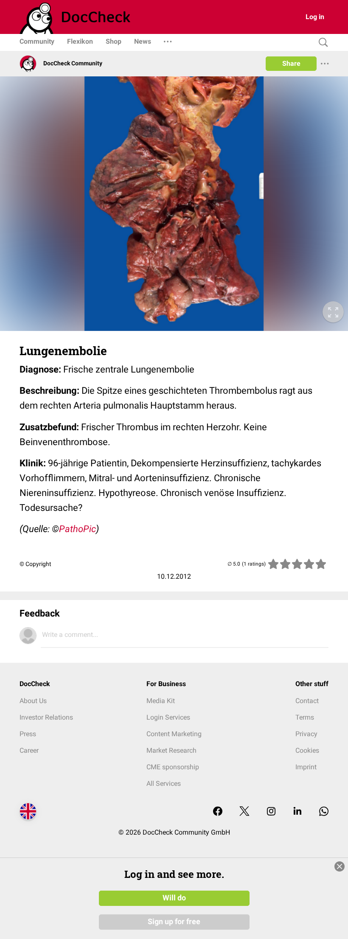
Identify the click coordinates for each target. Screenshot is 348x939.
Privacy (306, 734)
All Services (163, 783)
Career (29, 750)
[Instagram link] (271, 812)
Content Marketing (174, 734)
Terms (304, 717)
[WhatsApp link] (323, 812)
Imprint (306, 767)
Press (28, 734)
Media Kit (160, 701)
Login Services (168, 717)
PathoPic (77, 529)
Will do (174, 898)
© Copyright (35, 564)
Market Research (171, 750)
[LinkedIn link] (297, 812)
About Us (33, 701)
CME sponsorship (172, 767)
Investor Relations (46, 717)
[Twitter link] (244, 812)
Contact (307, 701)
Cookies (307, 750)
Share (291, 63)
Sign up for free (174, 921)
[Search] (321, 42)
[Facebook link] (217, 812)
